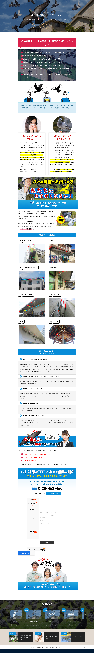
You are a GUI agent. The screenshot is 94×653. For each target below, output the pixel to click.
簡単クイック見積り (50, 647)
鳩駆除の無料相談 (40, 647)
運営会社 (33, 647)
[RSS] (84, 647)
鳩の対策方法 (12, 633)
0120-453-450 (54, 493)
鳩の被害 (38, 633)
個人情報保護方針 (59, 647)
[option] (19, 617)
